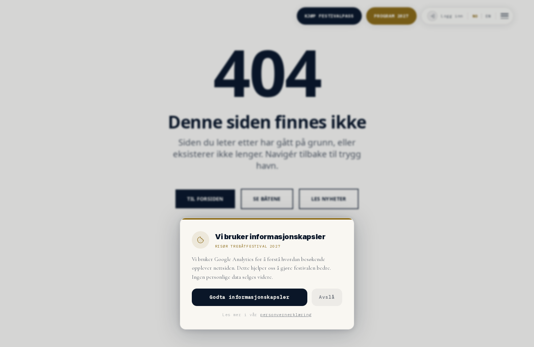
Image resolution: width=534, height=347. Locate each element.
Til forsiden (205, 198)
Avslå (327, 297)
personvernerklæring (285, 314)
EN (488, 16)
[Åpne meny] (504, 16)
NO (475, 16)
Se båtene (267, 198)
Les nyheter (328, 198)
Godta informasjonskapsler (250, 297)
